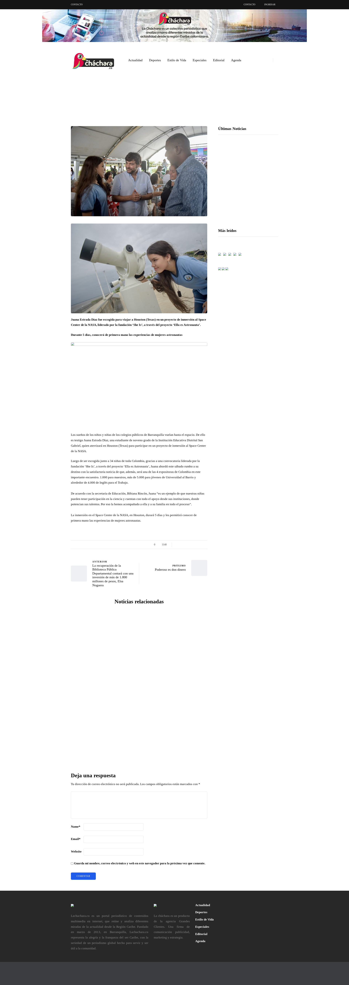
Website (76, 851)
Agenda (236, 60)
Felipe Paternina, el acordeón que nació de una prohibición (104, 677)
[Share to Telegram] (52, 582)
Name (75, 826)
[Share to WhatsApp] (52, 573)
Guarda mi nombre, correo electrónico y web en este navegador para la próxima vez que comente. (139, 863)
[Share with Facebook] (52, 536)
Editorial (218, 60)
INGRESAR (269, 4)
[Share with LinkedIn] (52, 555)
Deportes (155, 60)
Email (76, 839)
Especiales (199, 60)
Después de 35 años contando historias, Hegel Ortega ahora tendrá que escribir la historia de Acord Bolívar (174, 682)
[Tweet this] (52, 546)
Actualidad (135, 60)
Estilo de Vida (176, 60)
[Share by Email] (52, 591)
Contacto (77, 4)
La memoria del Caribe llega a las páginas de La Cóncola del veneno (174, 756)
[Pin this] (52, 564)
